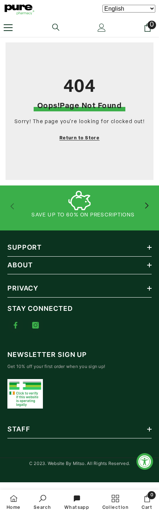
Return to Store (80, 138)
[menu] (8, 27)
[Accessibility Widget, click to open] (144, 461)
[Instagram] (35, 325)
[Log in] (102, 28)
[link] (42, 502)
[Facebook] (15, 325)
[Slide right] (146, 206)
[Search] (55, 27)
